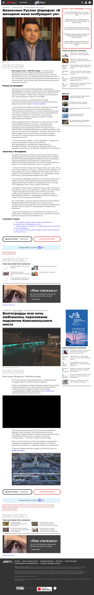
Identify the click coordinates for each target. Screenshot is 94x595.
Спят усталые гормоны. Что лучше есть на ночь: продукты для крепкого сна (76, 13)
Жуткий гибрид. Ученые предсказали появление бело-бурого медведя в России (80, 66)
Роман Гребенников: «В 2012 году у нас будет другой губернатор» (20, 278)
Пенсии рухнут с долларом (47, 272)
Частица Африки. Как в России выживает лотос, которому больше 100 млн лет (80, 364)
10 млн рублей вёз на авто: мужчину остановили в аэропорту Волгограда (76, 28)
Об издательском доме (47, 561)
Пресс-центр (59, 561)
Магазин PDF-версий (71, 561)
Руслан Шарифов (38, 104)
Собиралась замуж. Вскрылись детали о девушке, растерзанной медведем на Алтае (79, 79)
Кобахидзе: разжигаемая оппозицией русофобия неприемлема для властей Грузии (77, 35)
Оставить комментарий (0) (47, 239)
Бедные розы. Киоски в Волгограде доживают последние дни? (20, 273)
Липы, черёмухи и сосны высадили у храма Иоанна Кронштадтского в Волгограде (48, 524)
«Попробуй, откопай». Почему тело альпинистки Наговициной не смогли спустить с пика (80, 352)
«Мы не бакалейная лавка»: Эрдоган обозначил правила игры (79, 97)
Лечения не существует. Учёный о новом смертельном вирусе (79, 381)
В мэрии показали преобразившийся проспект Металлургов (18, 524)
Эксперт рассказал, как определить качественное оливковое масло (79, 121)
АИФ (7, 62)
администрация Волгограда (11, 367)
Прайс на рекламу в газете (30, 561)
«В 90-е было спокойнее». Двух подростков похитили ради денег (79, 53)
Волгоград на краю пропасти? (48, 266)
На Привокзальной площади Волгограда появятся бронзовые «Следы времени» (19, 530)
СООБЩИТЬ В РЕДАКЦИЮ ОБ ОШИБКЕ (51, 563)
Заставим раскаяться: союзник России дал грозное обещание (78, 103)
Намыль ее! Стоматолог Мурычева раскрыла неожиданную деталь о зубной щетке (80, 370)
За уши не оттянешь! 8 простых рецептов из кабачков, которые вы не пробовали (80, 60)
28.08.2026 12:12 (7, 310)
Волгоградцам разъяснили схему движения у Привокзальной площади (36, 474)
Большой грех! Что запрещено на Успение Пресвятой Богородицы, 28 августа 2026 (76, 21)
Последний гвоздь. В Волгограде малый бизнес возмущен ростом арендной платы (33, 223)
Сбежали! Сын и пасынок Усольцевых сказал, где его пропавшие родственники (80, 85)
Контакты (17, 561)
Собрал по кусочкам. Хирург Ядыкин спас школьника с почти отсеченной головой (80, 73)
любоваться (50, 391)
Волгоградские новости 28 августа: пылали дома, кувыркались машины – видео (77, 43)
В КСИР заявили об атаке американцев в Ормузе (76, 115)
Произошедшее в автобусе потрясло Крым (80, 109)
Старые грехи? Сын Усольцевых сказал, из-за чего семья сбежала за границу (80, 358)
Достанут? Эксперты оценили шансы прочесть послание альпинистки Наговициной (80, 376)
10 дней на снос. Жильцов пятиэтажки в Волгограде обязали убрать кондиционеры (48, 530)
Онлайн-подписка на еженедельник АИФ (26, 563)
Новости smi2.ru (9, 305)
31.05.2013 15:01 (7, 7)
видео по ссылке (18, 450)
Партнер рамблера (30, 588)
